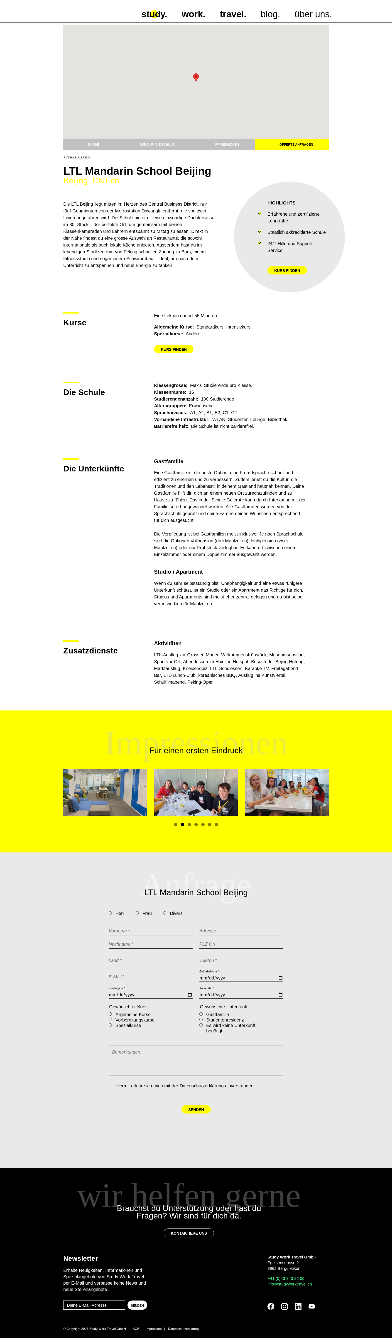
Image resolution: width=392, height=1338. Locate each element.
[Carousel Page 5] (203, 824)
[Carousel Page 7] (216, 824)
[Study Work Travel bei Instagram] (284, 1306)
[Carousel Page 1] (175, 824)
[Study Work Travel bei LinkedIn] (298, 1306)
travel (232, 14)
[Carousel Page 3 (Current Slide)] (189, 824)
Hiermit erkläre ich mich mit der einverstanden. (185, 1085)
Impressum (154, 1329)
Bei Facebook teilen (274, 171)
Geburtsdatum (209, 971)
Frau (147, 913)
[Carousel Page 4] (196, 824)
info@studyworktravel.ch (289, 1284)
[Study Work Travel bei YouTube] (311, 1306)
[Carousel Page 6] (209, 824)
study (153, 14)
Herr (119, 913)
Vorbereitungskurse (134, 1019)
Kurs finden (287, 271)
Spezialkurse (128, 1025)
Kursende (206, 988)
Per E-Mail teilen (315, 171)
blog (269, 14)
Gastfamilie (217, 1014)
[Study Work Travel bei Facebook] (270, 1306)
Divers (176, 913)
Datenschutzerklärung (202, 1085)
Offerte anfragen (296, 144)
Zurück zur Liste (78, 157)
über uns (312, 14)
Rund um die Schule (157, 144)
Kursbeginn (117, 988)
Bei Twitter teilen (287, 171)
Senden (196, 1110)
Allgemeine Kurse (133, 1014)
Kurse (93, 144)
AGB (136, 1329)
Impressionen (227, 144)
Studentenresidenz (225, 1019)
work (192, 14)
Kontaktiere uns (189, 1233)
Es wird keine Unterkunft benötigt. (230, 1028)
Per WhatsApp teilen (301, 171)
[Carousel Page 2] (182, 824)
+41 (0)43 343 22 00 (285, 1278)
